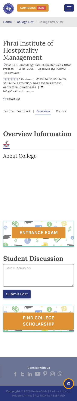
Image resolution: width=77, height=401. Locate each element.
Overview (43, 111)
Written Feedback (17, 111)
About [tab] (6, 144)
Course (61, 111)
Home (7, 22)
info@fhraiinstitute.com (18, 91)
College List (25, 22)
